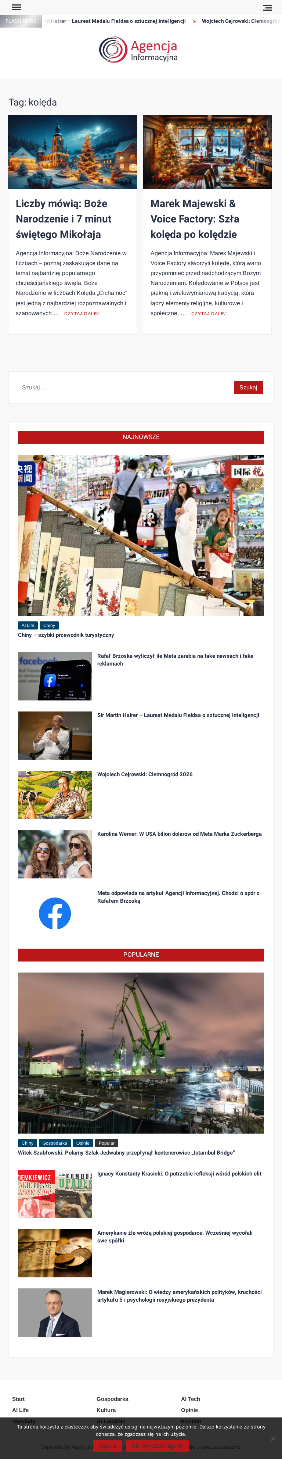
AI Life (28, 625)
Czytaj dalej (82, 313)
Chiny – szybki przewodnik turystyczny (66, 635)
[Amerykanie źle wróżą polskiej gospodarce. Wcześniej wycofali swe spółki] (55, 1253)
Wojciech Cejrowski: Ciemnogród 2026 (228, 21)
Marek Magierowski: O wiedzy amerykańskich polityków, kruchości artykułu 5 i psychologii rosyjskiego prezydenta (179, 1296)
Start (18, 1399)
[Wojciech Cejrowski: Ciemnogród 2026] (55, 794)
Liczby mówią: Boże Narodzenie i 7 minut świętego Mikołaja (63, 219)
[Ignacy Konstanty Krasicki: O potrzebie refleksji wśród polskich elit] (55, 1194)
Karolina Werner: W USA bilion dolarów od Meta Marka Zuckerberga (179, 834)
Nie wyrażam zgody (157, 1445)
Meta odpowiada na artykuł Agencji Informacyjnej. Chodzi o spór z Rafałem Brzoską (178, 897)
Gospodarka (55, 1143)
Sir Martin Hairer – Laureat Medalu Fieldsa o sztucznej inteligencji (85, 21)
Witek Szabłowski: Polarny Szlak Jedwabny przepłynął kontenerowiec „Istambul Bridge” (126, 1153)
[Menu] (15, 7)
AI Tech (190, 1399)
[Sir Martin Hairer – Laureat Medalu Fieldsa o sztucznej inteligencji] (55, 735)
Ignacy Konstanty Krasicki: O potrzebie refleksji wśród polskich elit (179, 1174)
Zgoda (107, 1445)
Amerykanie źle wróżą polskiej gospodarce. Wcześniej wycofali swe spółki (175, 1237)
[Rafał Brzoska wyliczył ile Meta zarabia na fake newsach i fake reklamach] (55, 676)
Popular (107, 1143)
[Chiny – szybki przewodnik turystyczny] (141, 535)
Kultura (106, 1410)
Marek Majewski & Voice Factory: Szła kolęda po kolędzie (195, 219)
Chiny (49, 625)
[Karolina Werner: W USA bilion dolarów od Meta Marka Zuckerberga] (55, 853)
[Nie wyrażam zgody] (272, 1438)
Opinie (83, 1143)
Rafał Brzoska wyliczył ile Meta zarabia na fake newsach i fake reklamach (175, 660)
